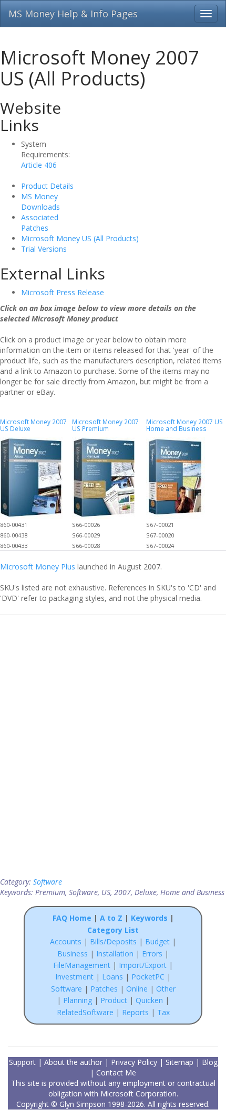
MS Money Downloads (40, 201)
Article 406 (39, 165)
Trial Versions (44, 249)
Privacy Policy (134, 1062)
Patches (104, 989)
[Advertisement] (158, 161)
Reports (135, 1012)
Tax (163, 1012)
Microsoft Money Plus (37, 567)
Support (22, 1062)
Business (73, 954)
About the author (73, 1062)
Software (47, 882)
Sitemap (179, 1062)
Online (137, 989)
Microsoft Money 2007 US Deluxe (33, 425)
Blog (210, 1062)
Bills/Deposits (113, 941)
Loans (112, 977)
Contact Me (116, 1073)
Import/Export (143, 965)
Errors (153, 954)
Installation (116, 954)
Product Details (47, 186)
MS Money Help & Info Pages (73, 13)
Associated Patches (39, 222)
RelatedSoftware (85, 1012)
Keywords (149, 918)
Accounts (65, 941)
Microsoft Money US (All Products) (80, 238)
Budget (157, 941)
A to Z (111, 918)
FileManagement (81, 965)
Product (113, 1000)
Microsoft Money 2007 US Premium (105, 425)
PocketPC (148, 977)
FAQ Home (72, 918)
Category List (113, 930)
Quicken (149, 1000)
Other (166, 989)
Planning (77, 1000)
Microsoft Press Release (62, 292)
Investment (74, 977)
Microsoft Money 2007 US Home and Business (184, 425)
